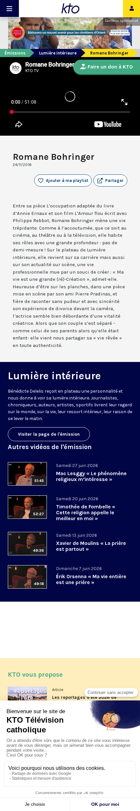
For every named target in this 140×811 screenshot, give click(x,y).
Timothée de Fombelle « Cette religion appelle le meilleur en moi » (85, 512)
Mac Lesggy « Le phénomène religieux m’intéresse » (91, 476)
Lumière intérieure (58, 53)
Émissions (15, 53)
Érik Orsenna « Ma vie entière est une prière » (91, 579)
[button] (110, 180)
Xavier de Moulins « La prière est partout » (91, 546)
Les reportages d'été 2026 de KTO (84, 699)
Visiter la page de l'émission (49, 434)
